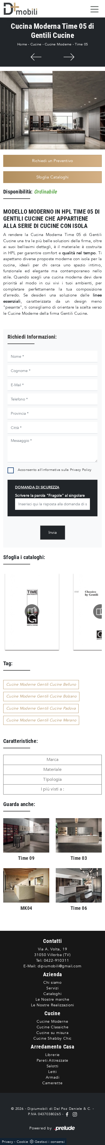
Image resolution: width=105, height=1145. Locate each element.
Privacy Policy (81, 469)
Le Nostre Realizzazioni (52, 1005)
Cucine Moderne (58, 44)
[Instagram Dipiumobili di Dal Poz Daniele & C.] (74, 1114)
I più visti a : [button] (52, 789)
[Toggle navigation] (94, 9)
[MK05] (36, 57)
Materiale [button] (52, 769)
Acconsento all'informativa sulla (55, 469)
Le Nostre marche (52, 999)
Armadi (53, 1077)
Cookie (22, 1141)
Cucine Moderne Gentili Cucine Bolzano (41, 696)
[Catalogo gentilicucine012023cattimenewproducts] (31, 611)
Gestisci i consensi (50, 1141)
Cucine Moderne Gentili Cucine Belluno (41, 684)
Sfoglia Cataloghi (52, 177)
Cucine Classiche (53, 1027)
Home (22, 44)
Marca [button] (52, 760)
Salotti (53, 1066)
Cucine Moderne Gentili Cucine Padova (41, 708)
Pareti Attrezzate (53, 1060)
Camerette (52, 1083)
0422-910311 (56, 960)
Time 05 (81, 44)
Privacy (7, 1141)
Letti (52, 1071)
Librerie (52, 1054)
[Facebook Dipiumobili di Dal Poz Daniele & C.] (68, 1114)
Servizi (52, 988)
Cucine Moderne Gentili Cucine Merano (41, 720)
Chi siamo (52, 982)
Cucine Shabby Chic (52, 1038)
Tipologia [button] (52, 779)
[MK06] (69, 57)
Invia (52, 532)
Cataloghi (52, 993)
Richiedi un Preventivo (52, 160)
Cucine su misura (52, 1032)
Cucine (35, 44)
